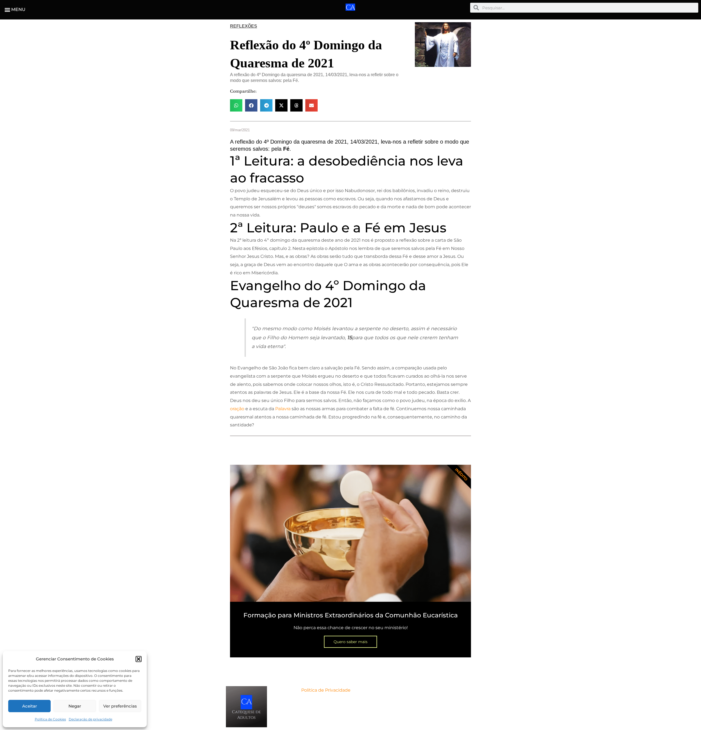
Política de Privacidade (325, 690)
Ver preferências (120, 706)
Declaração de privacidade (90, 719)
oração (237, 408)
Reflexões (243, 26)
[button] (138, 659)
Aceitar (29, 706)
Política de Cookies (50, 719)
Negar (74, 706)
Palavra (283, 408)
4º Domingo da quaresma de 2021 (305, 142)
